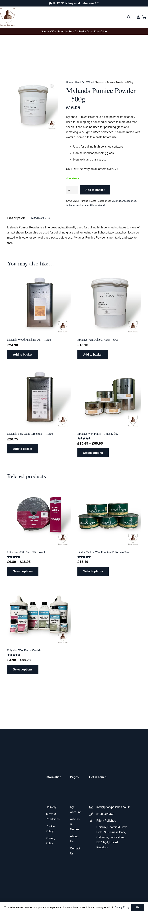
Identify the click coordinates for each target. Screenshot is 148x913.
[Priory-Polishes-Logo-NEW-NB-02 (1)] (7, 17)
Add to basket (95, 189)
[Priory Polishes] (92, 820)
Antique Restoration (77, 205)
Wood (90, 82)
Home (69, 82)
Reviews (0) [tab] (40, 218)
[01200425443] (92, 814)
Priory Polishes (106, 820)
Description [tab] (16, 218)
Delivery (51, 807)
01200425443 (105, 814)
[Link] (138, 17)
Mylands (116, 200)
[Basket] (144, 17)
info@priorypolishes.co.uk (113, 807)
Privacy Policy (122, 907)
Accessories (129, 200)
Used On (80, 82)
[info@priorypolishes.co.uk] (92, 807)
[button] (129, 17)
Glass (93, 205)
